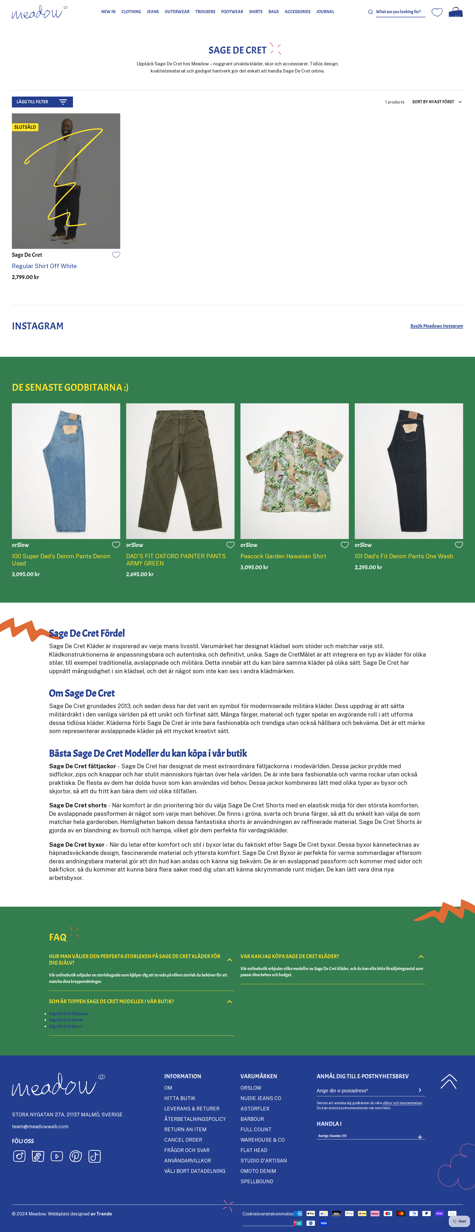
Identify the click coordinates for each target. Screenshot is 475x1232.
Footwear (232, 12)
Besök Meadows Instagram (436, 326)
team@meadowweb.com (40, 1126)
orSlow (250, 1088)
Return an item (185, 1129)
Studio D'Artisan (263, 1160)
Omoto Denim (258, 1171)
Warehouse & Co (262, 1140)
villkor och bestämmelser (402, 1103)
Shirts (255, 12)
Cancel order (183, 1140)
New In (108, 12)
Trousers (205, 12)
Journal (325, 12)
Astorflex (254, 1108)
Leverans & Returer (191, 1108)
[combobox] (401, 12)
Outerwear (177, 12)
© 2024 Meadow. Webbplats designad (62, 1213)
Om (168, 1088)
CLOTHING (131, 12)
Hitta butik (179, 1098)
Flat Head (253, 1150)
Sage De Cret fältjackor (69, 1014)
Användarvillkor (187, 1160)
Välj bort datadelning (194, 1171)
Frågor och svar (187, 1150)
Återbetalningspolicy (195, 1119)
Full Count (255, 1129)
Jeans (153, 12)
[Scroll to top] (449, 1081)
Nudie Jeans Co (260, 1098)
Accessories (297, 12)
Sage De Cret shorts (66, 1020)
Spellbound (256, 1181)
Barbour (252, 1119)
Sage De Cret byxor (65, 1026)
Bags (273, 12)
